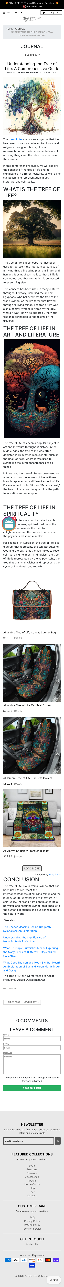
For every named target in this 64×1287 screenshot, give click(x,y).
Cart (53, 12)
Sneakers (32, 1169)
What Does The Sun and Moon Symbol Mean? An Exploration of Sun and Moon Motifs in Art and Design (31, 966)
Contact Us (32, 1244)
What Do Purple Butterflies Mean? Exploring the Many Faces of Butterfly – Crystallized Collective (30, 952)
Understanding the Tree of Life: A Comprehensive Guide (32, 66)
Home (9, 29)
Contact (32, 1195)
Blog (32, 1188)
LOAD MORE (32, 868)
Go (57, 1141)
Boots (32, 1165)
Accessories (32, 1176)
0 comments (10, 988)
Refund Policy (32, 1224)
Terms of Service (32, 1228)
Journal (20, 29)
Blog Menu (31, 55)
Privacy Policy (32, 1221)
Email (6, 1044)
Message (7, 1053)
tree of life (15, 139)
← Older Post (12, 1002)
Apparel (32, 1180)
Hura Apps (55, 874)
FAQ (32, 1191)
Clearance (32, 1173)
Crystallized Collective (37, 1276)
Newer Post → (31, 1002)
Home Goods (32, 1184)
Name (6, 1035)
